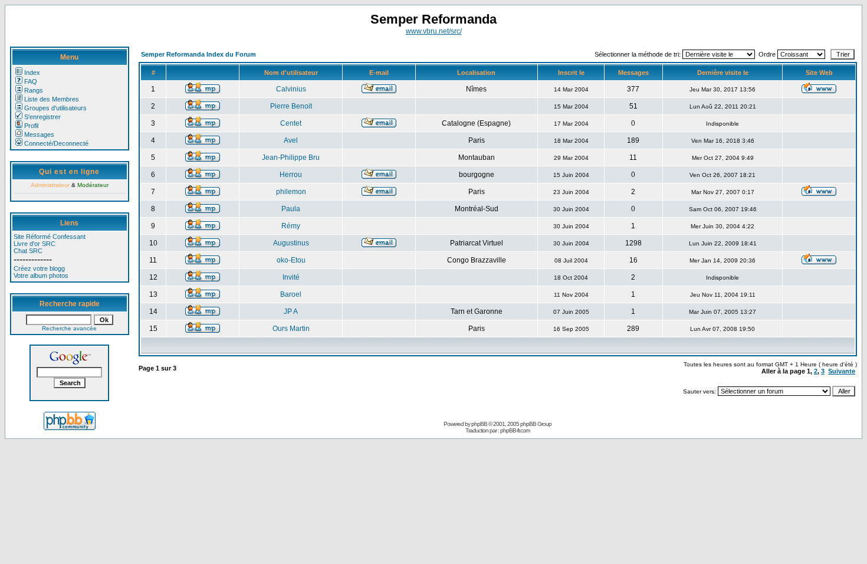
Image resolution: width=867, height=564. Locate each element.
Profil (31, 125)
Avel (291, 140)
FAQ (30, 81)
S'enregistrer (42, 116)
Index (32, 72)
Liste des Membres (51, 99)
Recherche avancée (69, 328)
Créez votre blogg (39, 268)
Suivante (841, 371)
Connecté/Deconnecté (56, 143)
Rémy (290, 226)
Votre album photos (41, 275)
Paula (290, 209)
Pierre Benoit (291, 106)
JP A (291, 311)
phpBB (479, 424)
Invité (291, 277)
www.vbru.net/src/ (434, 31)
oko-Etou (291, 260)
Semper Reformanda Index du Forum (198, 54)
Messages (39, 134)
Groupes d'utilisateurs (55, 108)
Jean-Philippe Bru (291, 157)
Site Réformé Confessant (50, 236)
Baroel (290, 294)
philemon (291, 192)
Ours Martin (291, 328)
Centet (290, 123)
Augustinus (291, 243)
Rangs (33, 90)
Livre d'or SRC (34, 243)
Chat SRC (28, 250)
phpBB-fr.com (515, 430)
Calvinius (291, 89)
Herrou (291, 174)
